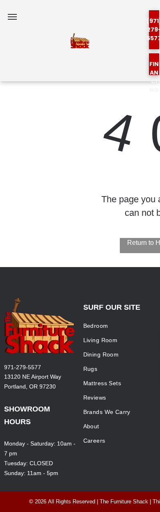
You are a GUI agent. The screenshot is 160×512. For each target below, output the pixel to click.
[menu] (12, 17)
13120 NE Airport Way (32, 376)
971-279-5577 (22, 367)
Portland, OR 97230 (30, 386)
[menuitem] (119, 326)
